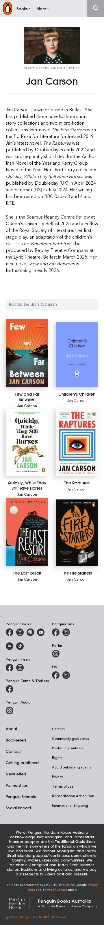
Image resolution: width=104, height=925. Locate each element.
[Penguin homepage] (7, 8)
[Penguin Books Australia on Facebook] (9, 632)
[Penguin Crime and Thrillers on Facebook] (9, 689)
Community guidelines (70, 738)
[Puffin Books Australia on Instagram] (56, 653)
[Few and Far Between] (27, 353)
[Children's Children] (77, 354)
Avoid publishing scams (71, 767)
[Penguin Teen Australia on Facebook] (9, 667)
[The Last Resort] (27, 532)
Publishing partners (67, 747)
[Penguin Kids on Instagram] (66, 632)
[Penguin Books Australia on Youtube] (40, 632)
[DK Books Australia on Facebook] (56, 675)
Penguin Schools (21, 796)
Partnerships (17, 785)
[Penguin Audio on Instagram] (9, 710)
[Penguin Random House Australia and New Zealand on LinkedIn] (9, 646)
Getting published (22, 762)
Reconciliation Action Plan (73, 795)
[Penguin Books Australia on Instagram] (20, 632)
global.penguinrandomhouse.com (37, 916)
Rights (57, 757)
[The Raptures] (77, 442)
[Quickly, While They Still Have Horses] (27, 442)
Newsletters (16, 773)
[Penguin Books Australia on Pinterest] (30, 632)
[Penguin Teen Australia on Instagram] (20, 667)
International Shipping (70, 805)
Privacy (57, 776)
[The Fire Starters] (77, 532)
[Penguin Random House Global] (22, 902)
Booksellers (16, 739)
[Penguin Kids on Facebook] (56, 632)
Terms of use (62, 786)
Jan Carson (27, 405)
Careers (58, 728)
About (11, 728)
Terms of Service (54, 889)
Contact (13, 751)
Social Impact (18, 807)
